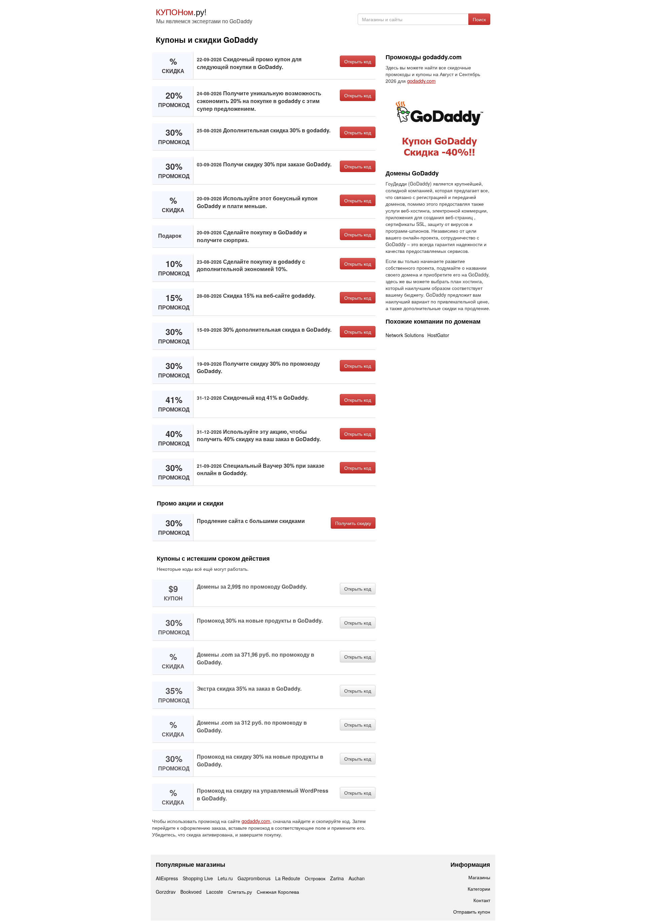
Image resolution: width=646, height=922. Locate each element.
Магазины (479, 877)
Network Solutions (405, 335)
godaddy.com (256, 821)
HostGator (438, 335)
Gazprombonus (254, 878)
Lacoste (214, 891)
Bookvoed (191, 891)
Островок (315, 878)
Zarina (337, 878)
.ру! (181, 12)
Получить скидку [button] (353, 523)
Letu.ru (225, 878)
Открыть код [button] (357, 61)
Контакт (481, 900)
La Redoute (287, 878)
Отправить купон (471, 911)
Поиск (479, 19)
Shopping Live (198, 878)
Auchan (357, 878)
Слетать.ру (240, 891)
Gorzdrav (166, 891)
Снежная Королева (278, 891)
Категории (479, 888)
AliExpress (167, 878)
